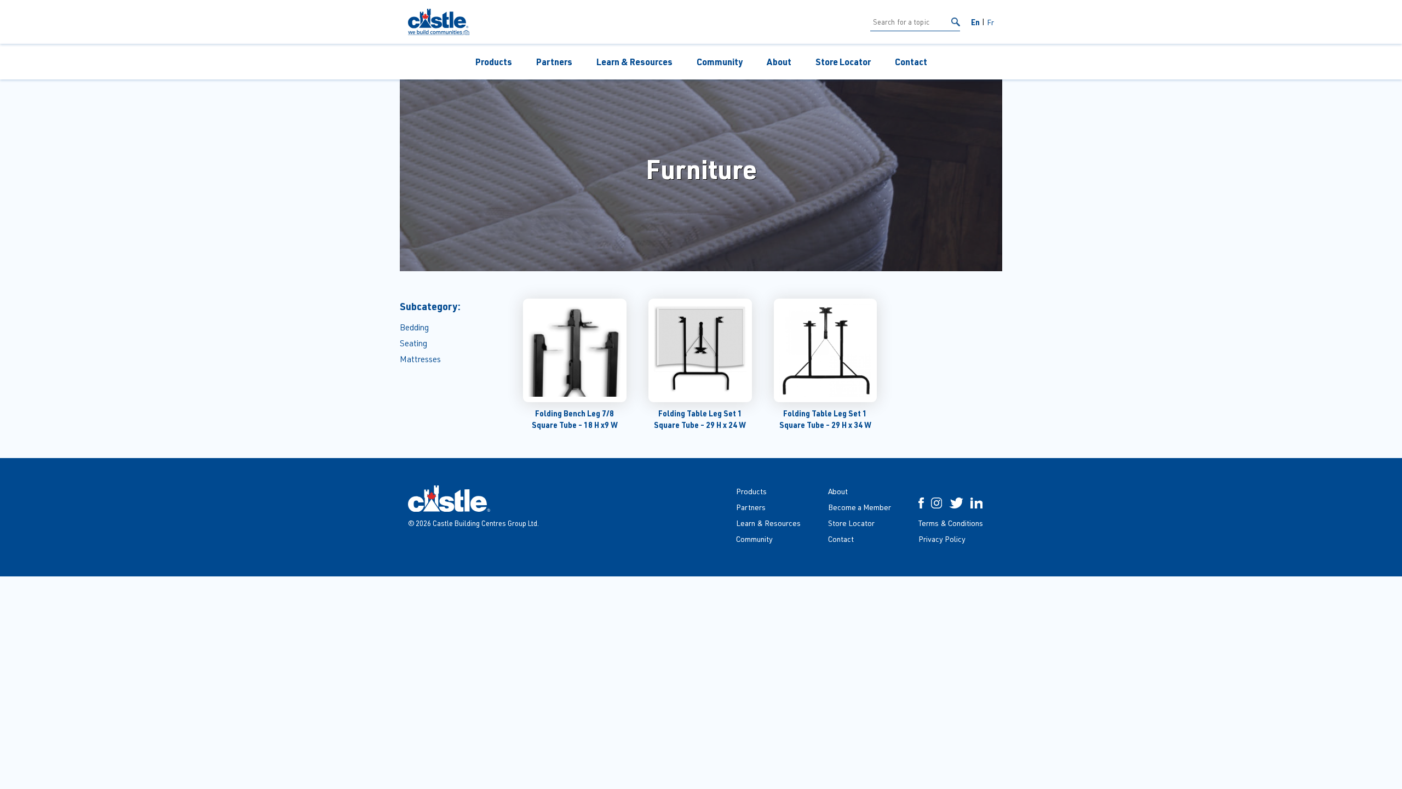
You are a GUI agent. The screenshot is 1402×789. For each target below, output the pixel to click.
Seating (413, 343)
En (975, 22)
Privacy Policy (942, 539)
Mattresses (420, 359)
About (779, 61)
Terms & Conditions (950, 523)
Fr (990, 22)
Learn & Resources (634, 61)
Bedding (414, 327)
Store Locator (843, 61)
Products (493, 61)
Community (720, 61)
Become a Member (859, 507)
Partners (554, 61)
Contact (911, 61)
